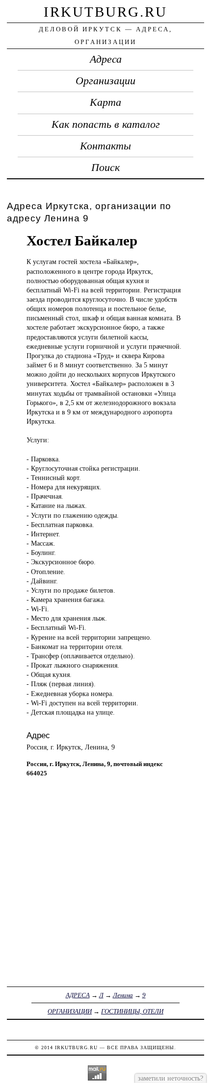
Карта (105, 102)
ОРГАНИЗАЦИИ (70, 1011)
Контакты (105, 146)
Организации (105, 81)
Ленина (123, 995)
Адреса (106, 59)
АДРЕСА (78, 995)
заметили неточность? (170, 1078)
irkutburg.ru (105, 12)
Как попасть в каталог (106, 124)
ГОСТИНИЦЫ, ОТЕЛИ (132, 1011)
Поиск (105, 167)
